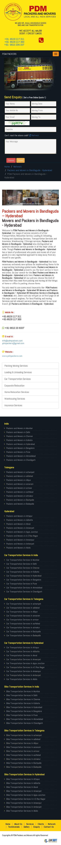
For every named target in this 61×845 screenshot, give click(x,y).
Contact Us (49, 826)
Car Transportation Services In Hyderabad (23, 575)
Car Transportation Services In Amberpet (23, 675)
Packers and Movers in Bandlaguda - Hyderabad (29, 170)
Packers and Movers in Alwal (18, 523)
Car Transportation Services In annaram (23, 615)
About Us (18, 823)
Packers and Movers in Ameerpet (20, 527)
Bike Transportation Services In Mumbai (23, 691)
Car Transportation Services (17, 378)
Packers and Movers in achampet (20, 472)
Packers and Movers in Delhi (18, 432)
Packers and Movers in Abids (18, 547)
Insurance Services (13, 405)
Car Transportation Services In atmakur (23, 627)
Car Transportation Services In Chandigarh (24, 591)
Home (7, 166)
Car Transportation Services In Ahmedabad (24, 587)
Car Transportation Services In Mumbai (22, 559)
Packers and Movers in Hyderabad (20, 444)
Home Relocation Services (16, 392)
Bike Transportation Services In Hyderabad (24, 707)
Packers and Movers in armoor (19, 487)
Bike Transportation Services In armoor (22, 751)
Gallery (27, 826)
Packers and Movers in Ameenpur (20, 539)
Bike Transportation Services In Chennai (23, 699)
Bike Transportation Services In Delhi (21, 695)
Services (30, 823)
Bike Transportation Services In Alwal (22, 787)
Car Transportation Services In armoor (22, 619)
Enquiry (36, 826)
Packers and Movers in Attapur (19, 516)
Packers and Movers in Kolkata (19, 440)
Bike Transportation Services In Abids (22, 810)
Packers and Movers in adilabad (19, 476)
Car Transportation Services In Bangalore (23, 579)
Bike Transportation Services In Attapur (23, 779)
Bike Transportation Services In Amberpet (24, 806)
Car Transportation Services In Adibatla (22, 651)
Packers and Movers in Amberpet (20, 543)
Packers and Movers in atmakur (19, 495)
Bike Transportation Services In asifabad (23, 755)
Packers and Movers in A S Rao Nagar (22, 535)
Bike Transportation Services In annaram (23, 747)
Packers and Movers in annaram (19, 484)
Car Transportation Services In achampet (23, 603)
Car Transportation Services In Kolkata (22, 571)
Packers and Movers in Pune (18, 452)
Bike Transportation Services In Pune (22, 715)
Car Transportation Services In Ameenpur (23, 671)
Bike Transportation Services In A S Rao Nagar (25, 798)
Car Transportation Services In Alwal (21, 655)
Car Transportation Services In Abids (21, 679)
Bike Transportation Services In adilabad (23, 739)
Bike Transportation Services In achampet (24, 735)
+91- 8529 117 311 (14, 39)
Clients (41, 823)
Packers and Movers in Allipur (18, 480)
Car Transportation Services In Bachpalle (23, 631)
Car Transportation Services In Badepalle (23, 635)
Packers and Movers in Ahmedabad (21, 455)
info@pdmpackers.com (12, 340)
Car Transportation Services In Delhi (21, 563)
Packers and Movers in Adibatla (19, 519)
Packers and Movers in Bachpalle (20, 499)
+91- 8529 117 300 (14, 41)
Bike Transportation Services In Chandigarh (24, 723)
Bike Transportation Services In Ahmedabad (24, 719)
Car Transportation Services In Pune (21, 583)
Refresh (35, 135)
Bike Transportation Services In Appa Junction (25, 794)
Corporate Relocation (14, 385)
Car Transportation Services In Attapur (22, 647)
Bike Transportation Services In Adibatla (23, 783)
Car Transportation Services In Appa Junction (25, 663)
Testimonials (14, 826)
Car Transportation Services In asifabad (23, 623)
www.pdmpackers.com (12, 355)
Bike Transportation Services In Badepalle (23, 766)
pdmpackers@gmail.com (13, 343)
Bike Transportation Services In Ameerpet (24, 791)
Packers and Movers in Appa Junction (22, 531)
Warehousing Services (14, 398)
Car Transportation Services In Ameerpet (23, 659)
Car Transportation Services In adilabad (23, 607)
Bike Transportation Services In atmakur (23, 759)
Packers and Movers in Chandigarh (20, 459)
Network (17, 166)
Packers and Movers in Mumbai (19, 428)
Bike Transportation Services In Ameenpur (24, 802)
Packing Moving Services (16, 365)
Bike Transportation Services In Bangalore (24, 711)
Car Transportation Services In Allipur (22, 611)
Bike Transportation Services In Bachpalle (23, 762)
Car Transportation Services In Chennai (22, 567)
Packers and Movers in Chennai (19, 436)
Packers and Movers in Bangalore (20, 448)
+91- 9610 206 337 (14, 44)
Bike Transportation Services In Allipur (22, 743)
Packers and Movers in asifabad (19, 491)
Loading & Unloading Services (18, 372)
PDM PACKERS (9, 53)
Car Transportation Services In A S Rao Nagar (25, 667)
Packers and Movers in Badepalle (20, 503)
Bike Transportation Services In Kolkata (23, 703)
